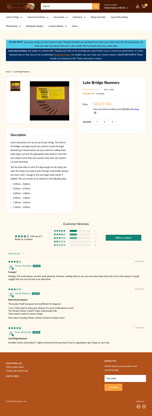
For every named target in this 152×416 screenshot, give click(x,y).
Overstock (77, 17)
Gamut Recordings (119, 17)
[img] (14, 261)
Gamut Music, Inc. (91, 89)
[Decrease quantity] (97, 122)
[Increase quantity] (112, 122)
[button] (60, 231)
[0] (143, 6)
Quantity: (87, 121)
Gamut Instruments (36, 17)
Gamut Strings (12, 17)
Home (74, 26)
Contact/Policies (56, 26)
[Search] (96, 6)
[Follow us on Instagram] (144, 406)
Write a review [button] (123, 237)
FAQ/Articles (12, 26)
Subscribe (113, 387)
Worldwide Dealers (34, 26)
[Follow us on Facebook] (138, 406)
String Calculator (98, 17)
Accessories (59, 17)
